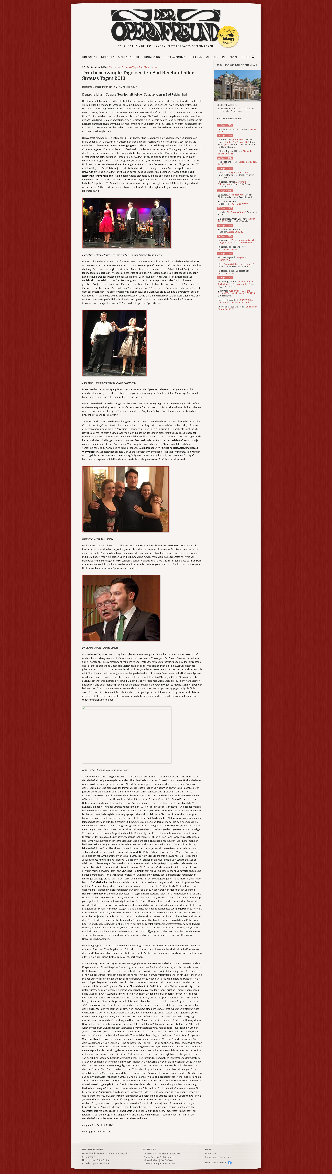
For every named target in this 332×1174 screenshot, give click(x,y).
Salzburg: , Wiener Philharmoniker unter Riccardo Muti (235, 196)
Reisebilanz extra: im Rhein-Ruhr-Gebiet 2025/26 (234, 184)
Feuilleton (151, 57)
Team (233, 57)
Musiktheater (150, 1154)
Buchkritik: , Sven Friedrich (237, 293)
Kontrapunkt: (237, 241)
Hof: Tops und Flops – (237, 163)
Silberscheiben (150, 1160)
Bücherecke (169, 1157)
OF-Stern (195, 57)
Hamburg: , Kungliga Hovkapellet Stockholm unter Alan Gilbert (236, 175)
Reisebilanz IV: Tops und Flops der (233, 202)
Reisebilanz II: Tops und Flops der (232, 248)
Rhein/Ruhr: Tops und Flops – (237, 308)
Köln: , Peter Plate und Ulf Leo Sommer (236, 265)
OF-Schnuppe (216, 57)
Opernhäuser (128, 57)
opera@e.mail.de (100, 1163)
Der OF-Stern (167, 1160)
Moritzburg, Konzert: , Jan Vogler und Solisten (236, 284)
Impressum (211, 1157)
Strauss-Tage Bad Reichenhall (140, 67)
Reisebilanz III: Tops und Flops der (230, 230)
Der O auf (215, 1162)
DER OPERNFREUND (92, 1149)
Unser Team (211, 1153)
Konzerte (114, 67)
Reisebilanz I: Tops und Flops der (233, 272)
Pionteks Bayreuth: (232, 258)
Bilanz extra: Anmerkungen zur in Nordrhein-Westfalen (236, 220)
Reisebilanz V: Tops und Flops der (237, 130)
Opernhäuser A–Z (152, 1157)
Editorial (90, 57)
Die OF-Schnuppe (152, 1163)
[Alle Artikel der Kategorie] (237, 86)
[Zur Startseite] (166, 25)
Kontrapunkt (174, 57)
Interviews (175, 1154)
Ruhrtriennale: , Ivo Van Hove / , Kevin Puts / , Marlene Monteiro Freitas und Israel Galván (236, 143)
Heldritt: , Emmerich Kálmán (237, 213)
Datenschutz (225, 1157)
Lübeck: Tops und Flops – (235, 152)
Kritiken (108, 57)
